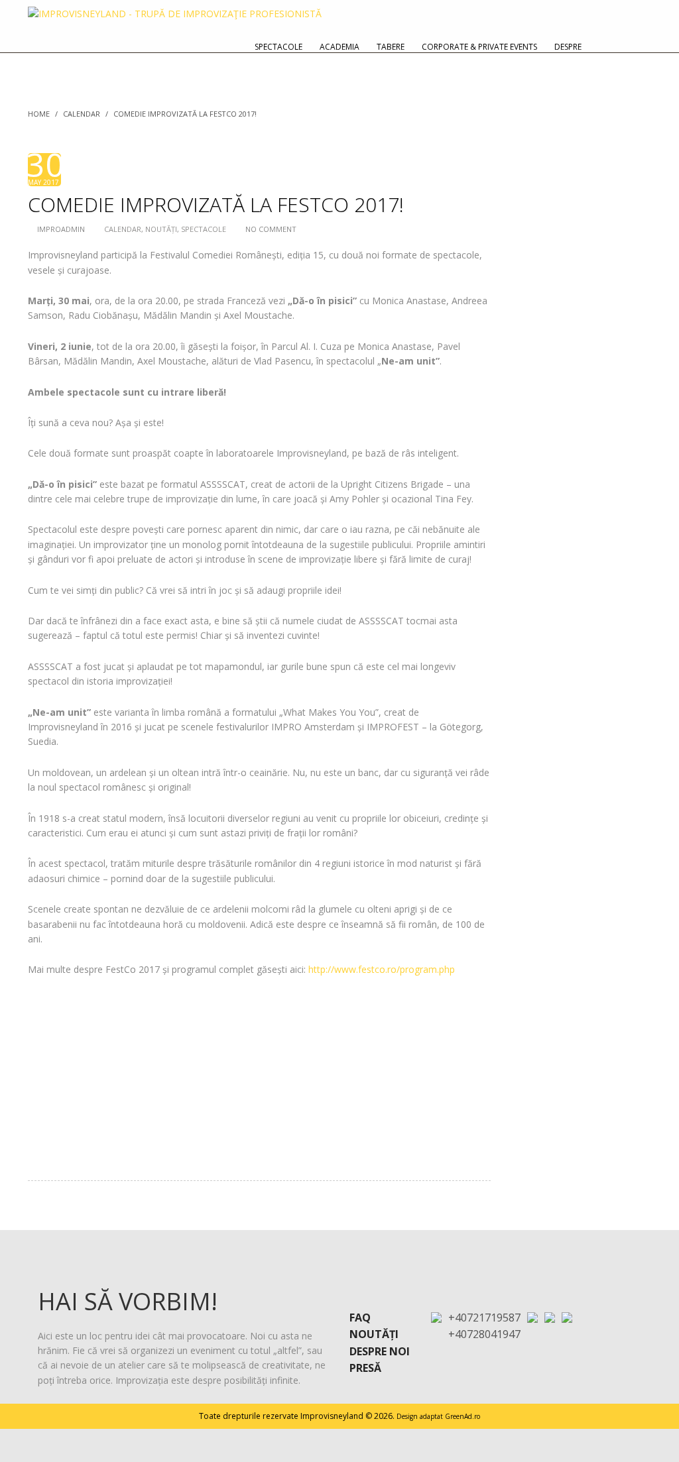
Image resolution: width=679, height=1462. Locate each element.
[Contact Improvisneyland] (605, 46)
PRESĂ (365, 1368)
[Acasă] (636, 46)
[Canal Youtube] (567, 1316)
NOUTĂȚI (161, 229)
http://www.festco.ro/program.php (381, 969)
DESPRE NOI (379, 1351)
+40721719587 (484, 1317)
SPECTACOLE (203, 229)
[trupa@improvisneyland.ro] (532, 1316)
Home (39, 114)
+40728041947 (484, 1334)
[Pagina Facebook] (549, 1316)
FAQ (360, 1317)
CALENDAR (81, 114)
